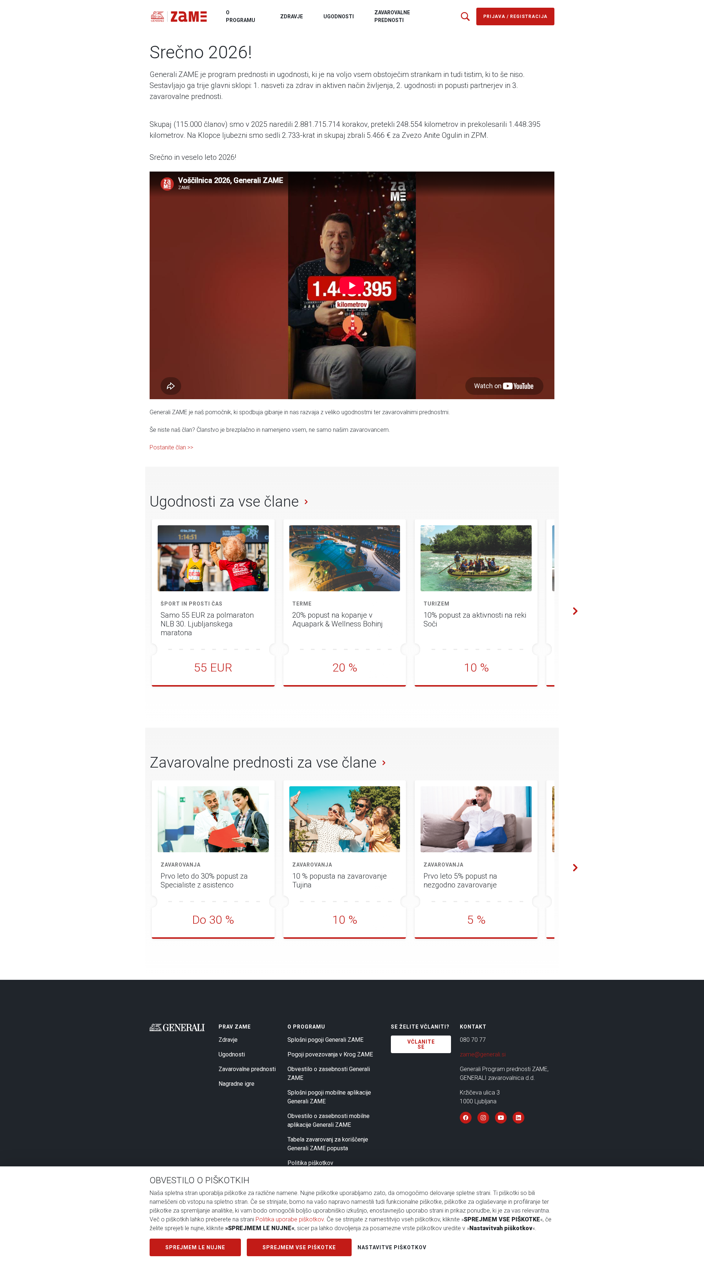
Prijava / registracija (515, 16)
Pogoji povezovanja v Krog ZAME (330, 1054)
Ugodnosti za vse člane (224, 501)
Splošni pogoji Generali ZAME (325, 1039)
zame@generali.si (483, 1054)
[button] (571, 610)
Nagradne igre (236, 1083)
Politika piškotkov (310, 1162)
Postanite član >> (171, 447)
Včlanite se (421, 1044)
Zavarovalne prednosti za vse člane (263, 762)
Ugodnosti (338, 16)
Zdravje (291, 16)
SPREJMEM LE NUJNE (195, 1247)
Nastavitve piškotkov (392, 1247)
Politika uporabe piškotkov (290, 1219)
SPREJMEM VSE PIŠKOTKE (299, 1247)
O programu (240, 16)
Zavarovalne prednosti (392, 16)
